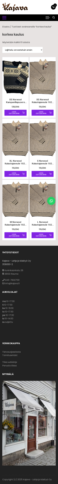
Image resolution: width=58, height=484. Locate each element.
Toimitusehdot (10, 355)
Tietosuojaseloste (11, 351)
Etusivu (6, 26)
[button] (51, 201)
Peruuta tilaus (9, 365)
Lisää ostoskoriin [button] (14, 113)
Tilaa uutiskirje (9, 362)
